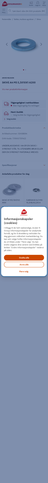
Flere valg (23, 271)
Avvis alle (24, 265)
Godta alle (24, 258)
